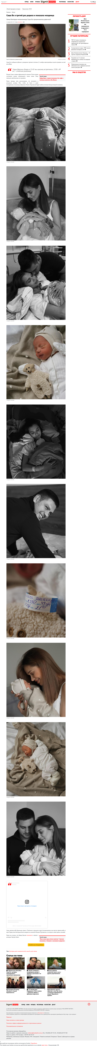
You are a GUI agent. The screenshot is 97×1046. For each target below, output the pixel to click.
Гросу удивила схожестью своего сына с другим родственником (54, 972)
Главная (8, 12)
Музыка (37, 2)
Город (26, 2)
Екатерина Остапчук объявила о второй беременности (12, 991)
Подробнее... (34, 1043)
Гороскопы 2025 (27, 9)
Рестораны (62, 2)
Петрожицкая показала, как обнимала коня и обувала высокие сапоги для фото (80, 65)
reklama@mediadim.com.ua (35, 1033)
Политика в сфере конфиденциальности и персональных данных (23, 1023)
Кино (31, 2)
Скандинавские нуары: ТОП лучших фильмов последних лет (80, 48)
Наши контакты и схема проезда (15, 1020)
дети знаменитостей (20, 951)
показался (29, 935)
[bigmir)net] (45, 1)
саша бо (28, 951)
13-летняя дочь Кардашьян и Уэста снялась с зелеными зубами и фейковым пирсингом (34, 992)
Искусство (71, 2)
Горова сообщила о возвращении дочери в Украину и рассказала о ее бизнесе (34, 973)
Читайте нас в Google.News (36, 945)
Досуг (77, 2)
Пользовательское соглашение (14, 1026)
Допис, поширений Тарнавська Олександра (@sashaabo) (27, 925)
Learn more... (45, 1045)
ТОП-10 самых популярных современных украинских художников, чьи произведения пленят (79, 42)
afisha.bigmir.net (41, 1012)
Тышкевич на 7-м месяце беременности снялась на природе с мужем (80, 59)
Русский (4, 2)
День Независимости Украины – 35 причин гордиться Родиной (80, 53)
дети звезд (34, 951)
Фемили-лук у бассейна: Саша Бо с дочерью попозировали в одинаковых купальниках (13, 973)
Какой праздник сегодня (13, 9)
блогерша (12, 951)
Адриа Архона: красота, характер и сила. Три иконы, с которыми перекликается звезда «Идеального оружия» (54, 992)
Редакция (9, 1017)
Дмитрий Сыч (20, 22)
